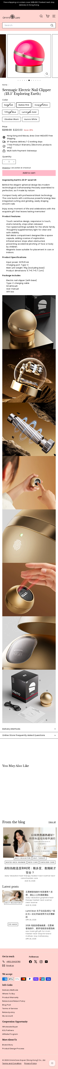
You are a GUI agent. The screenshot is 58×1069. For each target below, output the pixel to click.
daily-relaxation (23, 858)
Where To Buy (8, 993)
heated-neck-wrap (34, 933)
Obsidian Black (11, 119)
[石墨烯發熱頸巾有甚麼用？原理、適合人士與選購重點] (13, 896)
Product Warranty (10, 997)
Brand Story (7, 1045)
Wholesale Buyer (10, 1026)
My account (7, 1016)
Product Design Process (13, 1048)
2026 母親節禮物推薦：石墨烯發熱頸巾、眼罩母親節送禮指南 (40, 927)
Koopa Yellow (42, 105)
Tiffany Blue (11, 113)
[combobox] (29, 25)
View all (52, 822)
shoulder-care (47, 862)
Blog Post (6, 1005)
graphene (44, 897)
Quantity (6, 156)
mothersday (43, 936)
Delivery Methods (11, 728)
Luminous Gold (30, 113)
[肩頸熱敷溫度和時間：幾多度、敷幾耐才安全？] (30, 842)
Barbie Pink (24, 105)
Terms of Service (10, 1008)
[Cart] (47, 16)
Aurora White (30, 119)
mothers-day (31, 936)
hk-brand (47, 933)
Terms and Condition (12, 1063)
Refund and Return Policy (13, 1001)
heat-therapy (39, 858)
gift (36, 931)
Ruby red (9, 105)
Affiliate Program (10, 1034)
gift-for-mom (44, 931)
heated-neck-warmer (15, 862)
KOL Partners (8, 1030)
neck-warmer (31, 902)
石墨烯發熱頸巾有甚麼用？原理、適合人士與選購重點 (39, 893)
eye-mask (13, 924)
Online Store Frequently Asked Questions (23, 735)
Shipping (6, 168)
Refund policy (8, 1012)
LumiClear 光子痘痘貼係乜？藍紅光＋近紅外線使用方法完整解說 (40, 913)
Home (5, 85)
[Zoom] (46, 73)
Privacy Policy (30, 1063)
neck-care (33, 862)
